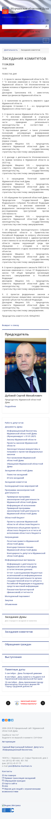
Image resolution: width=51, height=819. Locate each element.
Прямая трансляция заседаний (19, 778)
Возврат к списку (10, 325)
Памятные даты (15, 669)
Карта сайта (10, 783)
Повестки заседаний (17, 474)
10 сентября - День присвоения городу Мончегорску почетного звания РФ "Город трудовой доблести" (24, 684)
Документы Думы (13, 427)
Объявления (11, 604)
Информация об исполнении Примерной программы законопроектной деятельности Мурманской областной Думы (23, 509)
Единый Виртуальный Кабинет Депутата (23, 747)
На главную (10, 775)
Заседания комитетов (16, 482)
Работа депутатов (14, 422)
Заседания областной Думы (19, 470)
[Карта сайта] (36, 21)
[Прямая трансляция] (29, 21)
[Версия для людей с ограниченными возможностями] (47, 20)
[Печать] (32, 21)
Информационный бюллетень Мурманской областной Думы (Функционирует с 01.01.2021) (22, 433)
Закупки (9, 600)
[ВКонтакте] (3, 720)
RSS (6, 786)
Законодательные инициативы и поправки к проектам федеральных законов (25, 452)
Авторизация (8, 741)
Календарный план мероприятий (21, 486)
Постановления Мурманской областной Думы (21, 459)
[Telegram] (12, 720)
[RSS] (40, 21)
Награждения (11, 537)
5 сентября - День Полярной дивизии (23, 673)
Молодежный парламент (17, 596)
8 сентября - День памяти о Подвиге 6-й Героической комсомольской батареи (25, 678)
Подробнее (10, 406)
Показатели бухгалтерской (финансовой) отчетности (20, 590)
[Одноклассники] (6, 720)
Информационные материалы (20, 560)
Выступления (13, 657)
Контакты (7, 771)
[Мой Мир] (9, 720)
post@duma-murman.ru (20, 766)
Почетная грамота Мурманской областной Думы (23, 542)
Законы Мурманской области (21, 439)
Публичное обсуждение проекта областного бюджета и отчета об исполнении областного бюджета (24, 530)
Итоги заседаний (15, 478)
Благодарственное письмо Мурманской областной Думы (22, 548)
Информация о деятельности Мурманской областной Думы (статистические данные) (22, 567)
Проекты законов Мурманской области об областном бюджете (23, 523)
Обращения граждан (14, 780)
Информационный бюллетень (17, 749)
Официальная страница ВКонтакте (19, 17)
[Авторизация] (43, 21)
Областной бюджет (15, 517)
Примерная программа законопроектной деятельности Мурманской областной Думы (23, 499)
